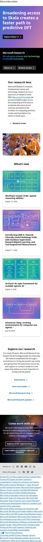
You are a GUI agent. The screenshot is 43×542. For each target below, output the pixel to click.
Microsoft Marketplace (9, 522)
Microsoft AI (5, 509)
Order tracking (13, 490)
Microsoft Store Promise (10, 493)
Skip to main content (8, 1)
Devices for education (28, 495)
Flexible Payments (28, 493)
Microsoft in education (9, 495)
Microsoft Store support (31, 487)
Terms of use (34, 538)
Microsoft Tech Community (29, 519)
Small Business (30, 514)
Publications (19, 380)
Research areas (19, 123)
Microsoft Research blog (19, 393)
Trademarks (5, 540)
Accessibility (13, 530)
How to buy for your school (20, 501)
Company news (33, 524)
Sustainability (24, 530)
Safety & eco (15, 540)
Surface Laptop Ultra (32, 477)
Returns (3, 490)
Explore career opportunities (19, 444)
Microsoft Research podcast (19, 400)
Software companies (28, 522)
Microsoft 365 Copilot (15, 514)
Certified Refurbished (29, 490)
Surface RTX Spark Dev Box (11, 479)
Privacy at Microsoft (8, 527)
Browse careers (25, 68)
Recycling (25, 540)
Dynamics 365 (32, 509)
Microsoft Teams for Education (13, 498)
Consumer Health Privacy (10, 535)
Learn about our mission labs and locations (19, 451)
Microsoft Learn (24, 517)
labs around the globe (21, 97)
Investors (21, 527)
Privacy (12, 538)
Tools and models (19, 386)
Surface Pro (5, 477)
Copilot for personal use (22, 482)
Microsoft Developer (8, 517)
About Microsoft (19, 524)
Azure (39, 514)
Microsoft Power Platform (23, 511)
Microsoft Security (18, 509)
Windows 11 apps (24, 485)
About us (8, 68)
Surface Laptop (16, 477)
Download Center (13, 487)
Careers (9, 524)
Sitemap (25, 535)
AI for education (13, 506)
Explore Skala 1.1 (11, 37)
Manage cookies (22, 538)
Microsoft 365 (6, 511)
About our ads (35, 540)
